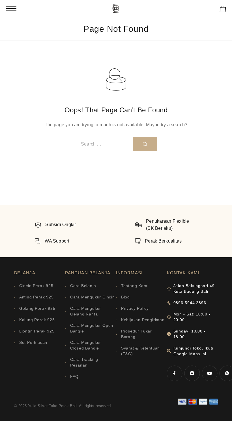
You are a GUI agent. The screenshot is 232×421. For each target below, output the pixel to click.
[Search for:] (104, 144)
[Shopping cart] (223, 10)
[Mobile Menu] (11, 8)
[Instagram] (192, 373)
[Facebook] (174, 373)
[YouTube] (209, 373)
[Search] (145, 144)
